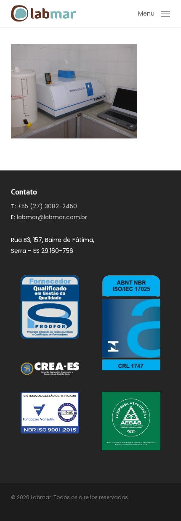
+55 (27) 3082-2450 (47, 206)
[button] (154, 13)
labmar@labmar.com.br (52, 217)
